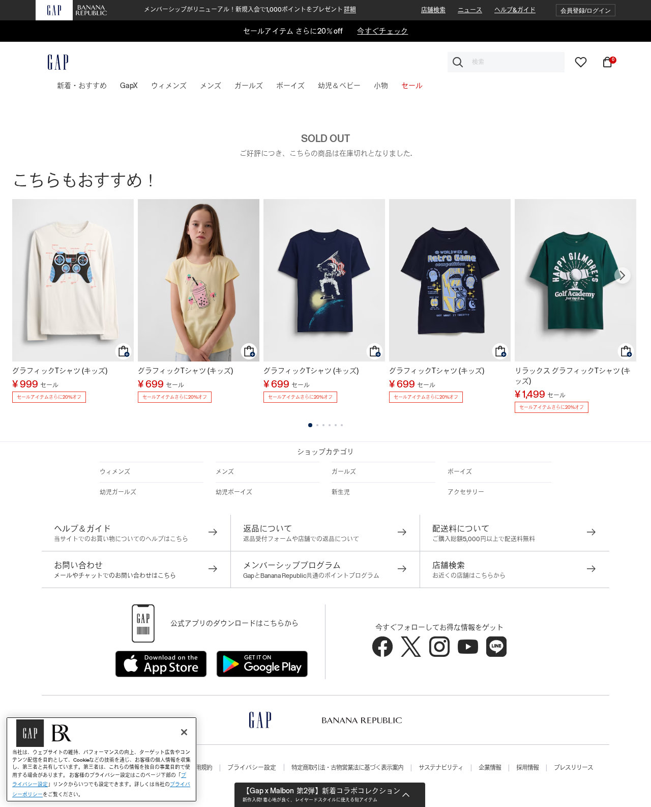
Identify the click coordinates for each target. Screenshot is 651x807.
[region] (101, 759)
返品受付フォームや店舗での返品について (301, 539)
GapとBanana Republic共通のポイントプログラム (311, 575)
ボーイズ (460, 472)
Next (622, 275)
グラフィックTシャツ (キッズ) (59, 371)
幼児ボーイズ (234, 492)
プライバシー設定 (251, 767)
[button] (585, 10)
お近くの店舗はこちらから (469, 575)
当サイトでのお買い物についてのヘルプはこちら (121, 539)
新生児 (341, 492)
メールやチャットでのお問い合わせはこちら (115, 575)
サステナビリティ (441, 767)
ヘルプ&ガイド (515, 10)
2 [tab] (317, 425)
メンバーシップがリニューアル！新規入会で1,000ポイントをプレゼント (250, 9)
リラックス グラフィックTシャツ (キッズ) (573, 376)
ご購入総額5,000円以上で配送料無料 (483, 539)
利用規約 (201, 767)
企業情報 (490, 767)
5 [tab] (336, 425)
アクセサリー (466, 492)
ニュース (470, 10)
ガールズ (344, 472)
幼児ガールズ (118, 492)
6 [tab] (342, 425)
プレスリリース (573, 767)
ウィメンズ (115, 472)
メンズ (225, 472)
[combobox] (506, 62)
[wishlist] (581, 62)
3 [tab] (323, 425)
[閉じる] (184, 732)
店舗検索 (433, 10)
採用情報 (527, 767)
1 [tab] (310, 425)
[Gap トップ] (52, 62)
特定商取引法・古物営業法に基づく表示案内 (347, 767)
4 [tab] (330, 425)
